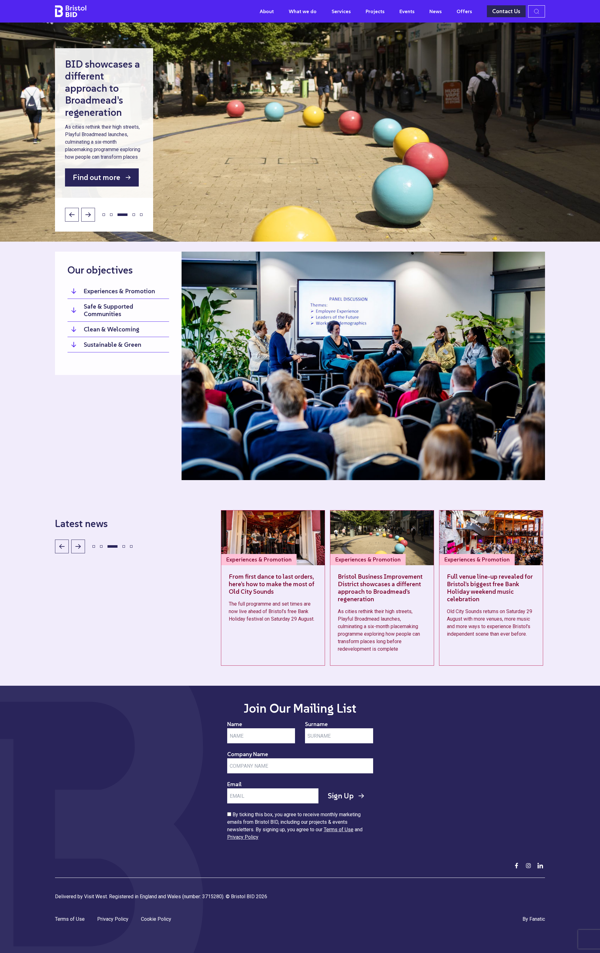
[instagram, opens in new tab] (528, 865)
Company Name (247, 754)
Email (234, 784)
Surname (316, 724)
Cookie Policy (156, 919)
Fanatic (537, 919)
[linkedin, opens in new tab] (540, 865)
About (267, 11)
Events (406, 11)
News (435, 11)
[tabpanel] (300, 132)
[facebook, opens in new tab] (516, 865)
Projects (375, 11)
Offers (464, 11)
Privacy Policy (242, 837)
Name (234, 724)
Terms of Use (338, 830)
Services (341, 11)
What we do (303, 11)
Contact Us (506, 11)
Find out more (96, 177)
